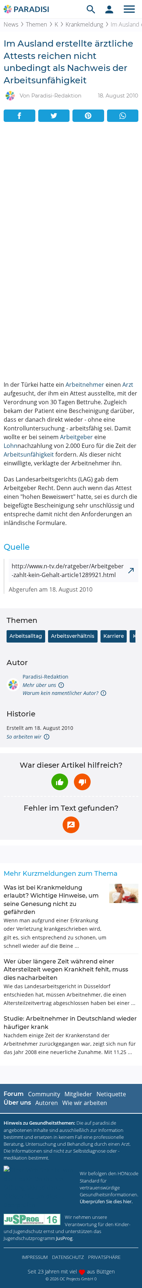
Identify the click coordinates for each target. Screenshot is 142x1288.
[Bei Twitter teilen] (54, 116)
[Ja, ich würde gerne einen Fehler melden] (71, 824)
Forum (14, 1093)
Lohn (10, 446)
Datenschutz (68, 1257)
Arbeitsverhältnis (72, 636)
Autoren (46, 1103)
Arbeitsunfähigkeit (29, 454)
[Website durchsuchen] (91, 9)
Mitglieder (78, 1094)
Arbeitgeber (76, 437)
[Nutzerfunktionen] (109, 9)
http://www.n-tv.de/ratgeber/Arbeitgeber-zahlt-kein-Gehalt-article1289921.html (68, 570)
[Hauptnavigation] (129, 9)
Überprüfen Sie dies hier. (106, 1201)
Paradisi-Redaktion (45, 676)
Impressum (35, 1257)
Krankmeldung (84, 24)
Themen (36, 24)
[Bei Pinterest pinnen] (88, 116)
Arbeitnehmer (85, 385)
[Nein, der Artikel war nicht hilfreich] (82, 782)
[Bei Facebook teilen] (19, 116)
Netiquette (111, 1094)
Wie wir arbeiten (84, 1103)
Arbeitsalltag (25, 636)
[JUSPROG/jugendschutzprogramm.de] (32, 1219)
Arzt (127, 385)
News (11, 24)
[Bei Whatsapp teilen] (123, 116)
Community (44, 1094)
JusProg (64, 1238)
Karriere (113, 636)
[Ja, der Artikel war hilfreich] (59, 782)
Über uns (17, 1102)
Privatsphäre (104, 1257)
